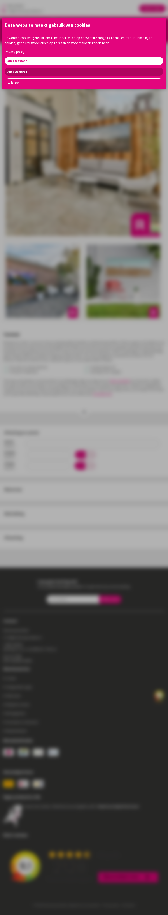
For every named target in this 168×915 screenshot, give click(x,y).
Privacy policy (14, 51)
